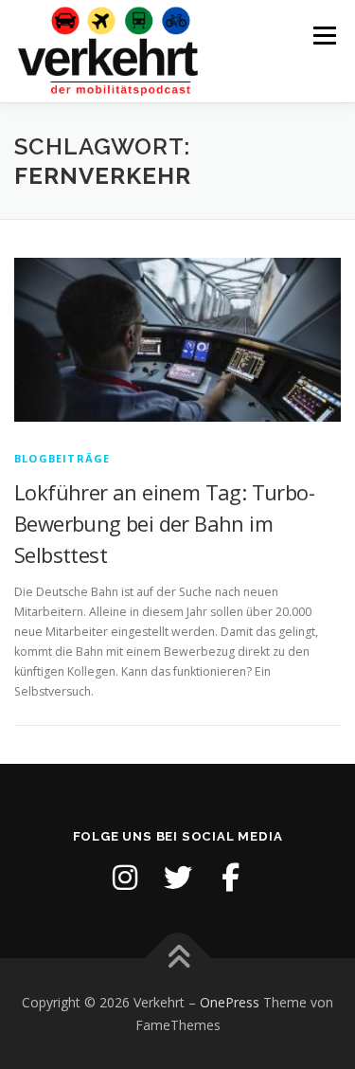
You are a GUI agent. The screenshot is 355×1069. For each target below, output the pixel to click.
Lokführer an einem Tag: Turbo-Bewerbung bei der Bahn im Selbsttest (164, 523)
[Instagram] (125, 877)
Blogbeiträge (62, 458)
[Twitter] (178, 877)
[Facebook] (231, 877)
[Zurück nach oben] (177, 957)
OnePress (229, 1002)
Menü (323, 35)
